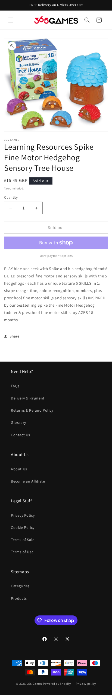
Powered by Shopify (57, 684)
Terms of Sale (23, 539)
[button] (11, 20)
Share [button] (15, 336)
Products (19, 598)
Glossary (18, 422)
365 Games (34, 684)
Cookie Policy (23, 527)
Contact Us (20, 434)
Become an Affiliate (28, 481)
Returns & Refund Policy (32, 410)
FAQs (15, 385)
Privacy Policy (23, 515)
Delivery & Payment (28, 398)
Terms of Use (22, 551)
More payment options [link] (56, 256)
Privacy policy (86, 684)
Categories (20, 585)
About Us (19, 469)
